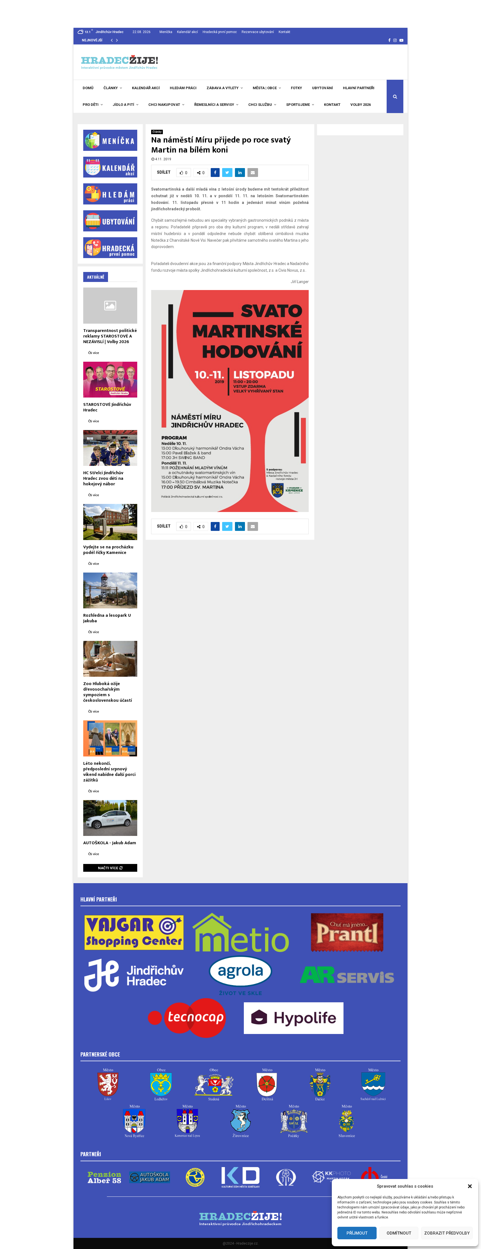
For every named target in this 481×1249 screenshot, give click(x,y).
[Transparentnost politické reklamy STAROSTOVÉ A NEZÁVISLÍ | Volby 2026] (110, 305)
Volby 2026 (360, 105)
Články (111, 88)
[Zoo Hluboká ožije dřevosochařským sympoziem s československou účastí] (110, 659)
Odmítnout (399, 1233)
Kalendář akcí (187, 32)
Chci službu (260, 105)
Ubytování (322, 88)
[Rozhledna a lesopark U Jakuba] (110, 590)
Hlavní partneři (358, 88)
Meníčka (165, 32)
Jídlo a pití (123, 105)
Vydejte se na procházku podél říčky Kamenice (108, 549)
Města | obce (265, 88)
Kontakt (284, 32)
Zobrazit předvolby (447, 1233)
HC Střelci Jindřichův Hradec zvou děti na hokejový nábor (103, 478)
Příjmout (357, 1233)
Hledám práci (183, 88)
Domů (88, 88)
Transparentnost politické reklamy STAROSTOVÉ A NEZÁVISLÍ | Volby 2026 (110, 336)
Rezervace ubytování (258, 32)
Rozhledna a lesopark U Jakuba (107, 618)
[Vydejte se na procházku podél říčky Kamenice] (110, 522)
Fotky (296, 88)
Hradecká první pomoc (220, 32)
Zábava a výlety (223, 88)
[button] (470, 1186)
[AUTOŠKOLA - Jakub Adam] (110, 818)
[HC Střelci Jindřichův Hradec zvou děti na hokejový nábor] (110, 448)
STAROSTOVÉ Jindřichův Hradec (107, 407)
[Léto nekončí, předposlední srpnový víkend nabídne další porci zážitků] (110, 738)
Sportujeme (298, 105)
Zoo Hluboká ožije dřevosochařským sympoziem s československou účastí (107, 692)
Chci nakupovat (164, 105)
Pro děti (91, 105)
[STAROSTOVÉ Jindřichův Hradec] (110, 380)
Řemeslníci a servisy (214, 105)
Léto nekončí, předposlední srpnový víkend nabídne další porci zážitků (109, 772)
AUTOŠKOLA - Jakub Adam (109, 843)
